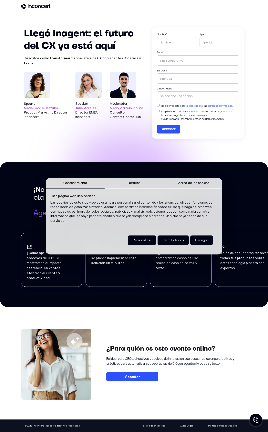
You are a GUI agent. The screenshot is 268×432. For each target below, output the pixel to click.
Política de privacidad (153, 425)
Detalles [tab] (134, 183)
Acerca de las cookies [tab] (193, 183)
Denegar (201, 240)
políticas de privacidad (220, 105)
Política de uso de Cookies (222, 425)
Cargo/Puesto (164, 88)
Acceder (169, 129)
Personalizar (142, 240)
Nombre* (162, 34)
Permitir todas (173, 240)
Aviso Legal (186, 425)
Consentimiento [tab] (75, 183)
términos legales (192, 105)
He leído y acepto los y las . (197, 105)
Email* (160, 52)
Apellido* (205, 34)
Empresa (162, 70)
